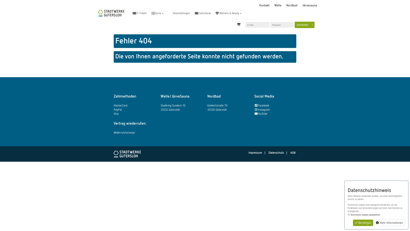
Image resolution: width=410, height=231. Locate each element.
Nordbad (292, 5)
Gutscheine (205, 13)
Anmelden (302, 24)
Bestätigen (364, 222)
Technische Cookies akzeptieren (365, 214)
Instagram (264, 109)
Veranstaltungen (181, 13)
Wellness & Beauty (229, 13)
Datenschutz (276, 152)
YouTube (262, 113)
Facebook (263, 105)
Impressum (255, 152)
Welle (278, 5)
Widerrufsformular (124, 132)
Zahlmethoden (125, 96)
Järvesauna (309, 5)
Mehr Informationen (391, 222)
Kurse (158, 13)
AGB (292, 152)
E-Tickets (141, 13)
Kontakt (264, 5)
